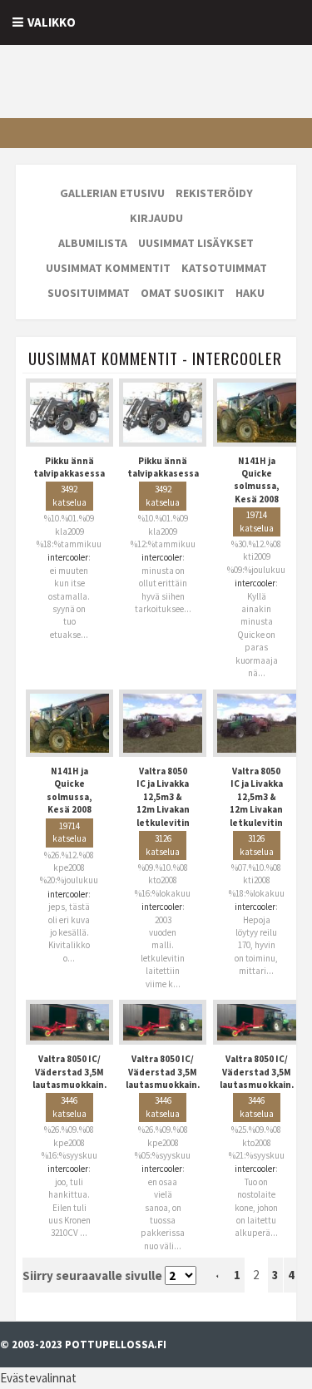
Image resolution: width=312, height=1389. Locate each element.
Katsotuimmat (224, 267)
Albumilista (92, 242)
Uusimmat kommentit (108, 267)
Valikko (51, 22)
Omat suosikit (183, 292)
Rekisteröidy (214, 192)
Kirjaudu (156, 217)
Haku (250, 292)
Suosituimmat (88, 292)
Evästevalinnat (38, 1378)
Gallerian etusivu (112, 192)
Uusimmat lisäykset (196, 242)
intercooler (67, 557)
